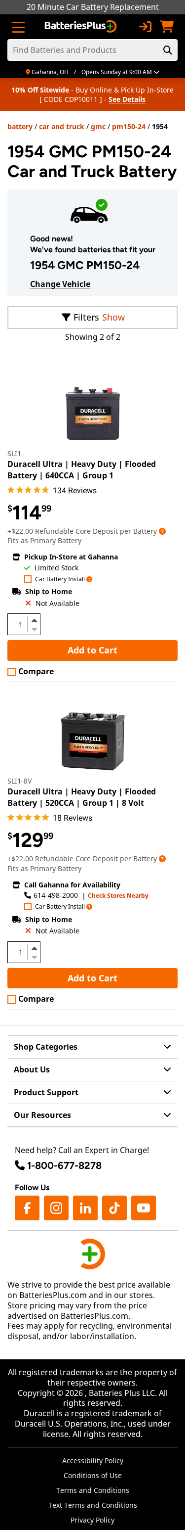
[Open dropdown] (162, 531)
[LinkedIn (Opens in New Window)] (85, 1208)
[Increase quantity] (34, 620)
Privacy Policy (92, 1520)
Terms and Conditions (92, 1490)
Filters (86, 317)
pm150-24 (129, 126)
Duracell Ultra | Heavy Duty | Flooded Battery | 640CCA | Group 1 (81, 469)
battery (20, 126)
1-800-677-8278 (64, 1165)
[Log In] (145, 26)
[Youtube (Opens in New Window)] (143, 1208)
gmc (98, 126)
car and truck (61, 126)
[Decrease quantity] (34, 628)
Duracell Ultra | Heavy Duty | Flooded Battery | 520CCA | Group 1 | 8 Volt (81, 797)
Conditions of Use (93, 1475)
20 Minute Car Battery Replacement (93, 6)
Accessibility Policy (92, 1460)
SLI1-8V (19, 781)
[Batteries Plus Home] (81, 26)
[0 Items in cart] (167, 26)
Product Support (46, 1092)
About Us (32, 1069)
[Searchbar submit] (168, 50)
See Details (127, 99)
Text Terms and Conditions (92, 1505)
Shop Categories (45, 1046)
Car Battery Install (60, 579)
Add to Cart (92, 650)
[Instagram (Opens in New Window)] (56, 1208)
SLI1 (14, 453)
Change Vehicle (60, 283)
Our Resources (42, 1115)
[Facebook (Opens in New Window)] (27, 1208)
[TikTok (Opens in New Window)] (114, 1208)
